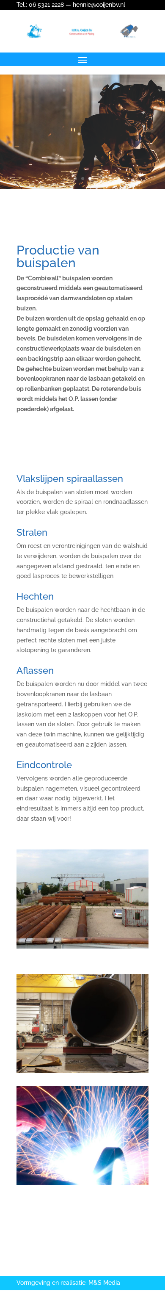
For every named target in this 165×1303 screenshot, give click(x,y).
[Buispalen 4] (82, 946)
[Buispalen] (82, 1071)
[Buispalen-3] (82, 1182)
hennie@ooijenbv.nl (99, 4)
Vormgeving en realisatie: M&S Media (68, 1282)
